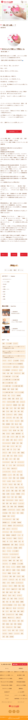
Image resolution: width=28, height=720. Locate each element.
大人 (21, 398)
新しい (19, 605)
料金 (15, 408)
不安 (7, 420)
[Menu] (25, 2)
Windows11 (23, 570)
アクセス (22, 360)
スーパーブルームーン (7, 519)
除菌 (16, 389)
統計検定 (4, 617)
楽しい (14, 512)
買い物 (14, 430)
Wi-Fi (14, 417)
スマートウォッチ (20, 465)
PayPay (4, 493)
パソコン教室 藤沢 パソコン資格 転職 (11, 379)
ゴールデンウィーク (10, 614)
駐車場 (13, 443)
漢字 (11, 439)
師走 (16, 487)
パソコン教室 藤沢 (6, 370)
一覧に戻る (14, 254)
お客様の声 (14, 535)
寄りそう (14, 620)
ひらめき (12, 493)
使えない (15, 503)
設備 (8, 436)
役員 (3, 592)
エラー (7, 611)
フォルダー (13, 557)
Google (16, 490)
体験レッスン (6, 289)
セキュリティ (5, 563)
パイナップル (8, 417)
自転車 (15, 541)
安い (16, 382)
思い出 (14, 608)
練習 (3, 608)
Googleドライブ (14, 589)
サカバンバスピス (9, 500)
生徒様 (4, 497)
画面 (11, 598)
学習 (12, 424)
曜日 (18, 484)
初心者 (4, 284)
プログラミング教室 (11, 401)
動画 (14, 576)
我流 (13, 601)
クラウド (8, 589)
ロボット (8, 528)
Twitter (11, 110)
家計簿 (13, 582)
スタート (4, 630)
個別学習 (18, 566)
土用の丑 (20, 414)
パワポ (15, 605)
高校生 (7, 624)
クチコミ (4, 525)
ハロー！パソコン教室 (19, 392)
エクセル (22, 367)
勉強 (22, 420)
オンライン (5, 430)
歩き (19, 541)
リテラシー (21, 598)
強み (22, 620)
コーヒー (12, 436)
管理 (15, 624)
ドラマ (4, 481)
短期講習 (4, 509)
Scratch (4, 547)
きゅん (13, 481)
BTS (3, 459)
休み (3, 570)
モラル (4, 446)
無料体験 (8, 424)
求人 (9, 395)
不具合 (15, 598)
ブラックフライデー (17, 532)
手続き (4, 582)
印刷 (10, 620)
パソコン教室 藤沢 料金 (8, 392)
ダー (3, 439)
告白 (16, 497)
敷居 (18, 459)
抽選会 (15, 538)
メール (19, 535)
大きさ (9, 595)
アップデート (5, 576)
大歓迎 (13, 570)
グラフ (8, 582)
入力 (8, 598)
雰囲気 (15, 585)
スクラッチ (21, 544)
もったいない (21, 503)
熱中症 (20, 547)
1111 (7, 487)
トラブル (21, 630)
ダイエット (5, 452)
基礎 (10, 452)
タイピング (22, 401)
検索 (3, 465)
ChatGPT (10, 560)
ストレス (14, 471)
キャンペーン (14, 528)
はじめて (8, 490)
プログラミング (17, 373)
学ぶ (11, 455)
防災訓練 (22, 478)
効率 (3, 589)
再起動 (19, 627)
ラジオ (4, 455)
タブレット (20, 471)
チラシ (23, 493)
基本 (14, 459)
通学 (3, 566)
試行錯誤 (11, 636)
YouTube (22, 110)
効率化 (4, 598)
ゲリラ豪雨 (13, 522)
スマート (20, 439)
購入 (18, 474)
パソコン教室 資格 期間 (17, 386)
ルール (4, 436)
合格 (3, 490)
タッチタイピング (19, 582)
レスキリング (11, 579)
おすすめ (4, 398)
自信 (18, 620)
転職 (17, 436)
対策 (18, 573)
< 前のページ (4, 254)
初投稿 (20, 497)
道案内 (4, 506)
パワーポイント (15, 370)
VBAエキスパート (11, 617)
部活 (6, 459)
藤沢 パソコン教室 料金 (8, 382)
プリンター (13, 427)
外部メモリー (14, 468)
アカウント (20, 538)
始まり (11, 592)
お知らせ (10, 633)
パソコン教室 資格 (6, 386)
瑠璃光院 (8, 535)
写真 (17, 427)
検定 (17, 401)
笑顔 (15, 484)
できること (5, 620)
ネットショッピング (6, 443)
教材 (3, 614)
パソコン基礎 (20, 563)
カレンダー (17, 420)
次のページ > (23, 254)
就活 (20, 424)
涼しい (4, 551)
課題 (17, 614)
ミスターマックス (11, 509)
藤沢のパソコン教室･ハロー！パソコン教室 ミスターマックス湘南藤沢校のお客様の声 (14, 356)
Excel (18, 411)
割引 (15, 592)
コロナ (11, 408)
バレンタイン (9, 538)
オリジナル (5, 560)
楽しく (15, 439)
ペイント (11, 420)
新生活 (17, 601)
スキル (4, 487)
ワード (4, 401)
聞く (3, 627)
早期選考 (18, 493)
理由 (19, 585)
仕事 (3, 417)
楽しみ (16, 424)
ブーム (14, 449)
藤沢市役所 (18, 433)
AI (22, 535)
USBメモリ (5, 595)
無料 (11, 373)
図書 (23, 490)
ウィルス (20, 455)
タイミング (5, 478)
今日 (17, 443)
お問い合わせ (15, 367)
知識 (7, 636)
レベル (10, 465)
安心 (17, 579)
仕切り (15, 414)
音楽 (22, 430)
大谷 (12, 497)
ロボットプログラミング (18, 525)
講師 (23, 405)
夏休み (16, 544)
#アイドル (20, 270)
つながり (18, 576)
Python (18, 557)
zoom (10, 503)
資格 (4, 299)
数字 (13, 630)
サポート (10, 585)
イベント (4, 573)
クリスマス (21, 487)
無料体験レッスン (6, 522)
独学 (8, 389)
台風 (21, 417)
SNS (16, 446)
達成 (19, 592)
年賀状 (9, 398)
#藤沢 (15, 270)
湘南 (18, 560)
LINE (11, 532)
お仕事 (8, 493)
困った (4, 449)
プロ (20, 446)
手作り (8, 468)
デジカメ (8, 433)
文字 (17, 630)
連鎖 (18, 611)
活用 (3, 503)
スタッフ (9, 360)
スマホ (7, 411)
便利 (8, 449)
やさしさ (10, 484)
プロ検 (18, 570)
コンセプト (15, 343)
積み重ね (19, 624)
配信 (15, 506)
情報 (19, 408)
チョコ (8, 497)
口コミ (20, 370)
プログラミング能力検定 (7, 605)
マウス (10, 430)
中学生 (4, 541)
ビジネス (13, 516)
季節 (14, 478)
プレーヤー (5, 484)
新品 (18, 417)
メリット (12, 446)
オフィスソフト (21, 462)
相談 (3, 601)
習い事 (17, 398)
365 (3, 611)
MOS (4, 296)
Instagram (4, 516)
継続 (11, 611)
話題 (3, 500)
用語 (24, 605)
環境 (10, 576)
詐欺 (14, 519)
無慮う (22, 611)
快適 (14, 465)
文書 (19, 449)
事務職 (9, 573)
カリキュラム (5, 554)
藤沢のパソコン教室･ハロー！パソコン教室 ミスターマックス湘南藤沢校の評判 (14, 352)
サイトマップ (21, 702)
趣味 (11, 411)
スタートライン (21, 608)
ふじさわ (9, 481)
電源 (7, 592)
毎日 (22, 411)
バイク (11, 541)
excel (4, 286)
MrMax (12, 506)
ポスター (12, 487)
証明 (7, 503)
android (13, 433)
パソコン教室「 (15, 551)
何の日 (15, 455)
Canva (23, 585)
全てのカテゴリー (7, 279)
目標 (20, 589)
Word (8, 446)
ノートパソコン (6, 427)
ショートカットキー (6, 471)
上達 (8, 506)
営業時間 (15, 405)
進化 (11, 624)
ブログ (10, 478)
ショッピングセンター (14, 554)
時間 (3, 624)
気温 (15, 611)
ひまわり (18, 509)
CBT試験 (20, 614)
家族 (21, 474)
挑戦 (12, 544)
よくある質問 (15, 360)
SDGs (3, 420)
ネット (4, 468)
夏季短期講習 (20, 506)
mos (18, 430)
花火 (18, 512)
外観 (8, 516)
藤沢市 (22, 408)
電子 (20, 490)
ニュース (9, 474)
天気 (14, 474)
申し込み (4, 395)
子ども (23, 579)
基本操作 (18, 395)
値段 (3, 408)
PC (11, 449)
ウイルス (14, 573)
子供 (15, 411)
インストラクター (6, 462)
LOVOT (4, 528)
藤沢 (4, 291)
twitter (23, 509)
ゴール (9, 630)
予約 (7, 601)
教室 (23, 589)
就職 (3, 411)
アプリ (21, 427)
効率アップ (8, 570)
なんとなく (5, 633)
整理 (23, 576)
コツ (3, 405)
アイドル (14, 452)
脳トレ (14, 595)
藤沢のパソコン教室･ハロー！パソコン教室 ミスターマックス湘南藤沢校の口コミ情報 (14, 347)
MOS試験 (4, 389)
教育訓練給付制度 (6, 544)
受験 (12, 490)
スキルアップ (8, 405)
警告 (3, 424)
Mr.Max (4, 538)
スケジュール (9, 547)
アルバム (8, 566)
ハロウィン (19, 481)
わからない (5, 585)
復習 (22, 633)
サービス (4, 360)
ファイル (9, 551)
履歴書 (22, 601)
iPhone (4, 433)
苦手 (14, 560)
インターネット (9, 414)
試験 (17, 519)
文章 (3, 636)
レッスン (13, 566)
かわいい (21, 500)
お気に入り (18, 617)
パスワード (5, 579)
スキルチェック (9, 627)
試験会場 (9, 525)
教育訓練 (14, 563)
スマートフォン (6, 532)
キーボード (19, 595)
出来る (7, 439)
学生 (19, 405)
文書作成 (4, 474)
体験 (7, 408)
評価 (3, 414)
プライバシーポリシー (7, 367)
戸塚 (10, 512)
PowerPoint (19, 522)
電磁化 (22, 452)
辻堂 (4, 294)
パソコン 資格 (15, 376)
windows (22, 512)
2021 (23, 436)
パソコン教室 (6, 281)
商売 (8, 455)
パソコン (11, 122)
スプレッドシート (6, 557)
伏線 (12, 462)
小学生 (4, 373)
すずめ (16, 500)
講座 (13, 398)
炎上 (21, 560)
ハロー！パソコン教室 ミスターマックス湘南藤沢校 (13, 363)
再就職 (23, 566)
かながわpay (5, 512)
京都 (3, 535)
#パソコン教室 (8, 270)
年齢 (21, 443)
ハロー (10, 459)
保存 (18, 452)
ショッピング (16, 633)
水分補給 (15, 547)
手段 (15, 627)
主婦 (18, 478)
